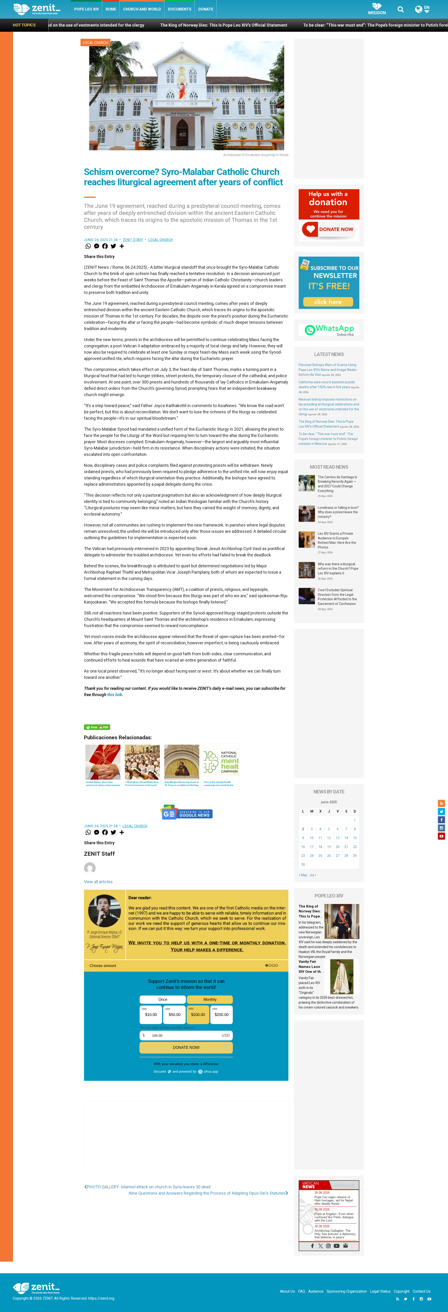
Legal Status (380, 1291)
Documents (179, 9)
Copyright (402, 1291)
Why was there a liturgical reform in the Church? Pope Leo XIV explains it (338, 568)
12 (329, 838)
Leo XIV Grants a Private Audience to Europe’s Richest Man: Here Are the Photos (337, 540)
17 (312, 847)
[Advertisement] (186, 1141)
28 (346, 856)
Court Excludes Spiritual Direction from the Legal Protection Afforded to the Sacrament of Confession (337, 597)
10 (312, 838)
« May (303, 875)
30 (303, 864)
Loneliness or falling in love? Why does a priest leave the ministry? (338, 512)
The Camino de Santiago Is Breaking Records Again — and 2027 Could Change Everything (337, 484)
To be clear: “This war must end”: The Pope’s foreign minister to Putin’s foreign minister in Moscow (309, 25)
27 (338, 856)
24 (312, 856)
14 (346, 838)
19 (329, 847)
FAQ (301, 1291)
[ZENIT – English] (42, 9)
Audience (315, 1291)
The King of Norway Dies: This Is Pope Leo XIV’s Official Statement (136, 25)
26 (329, 856)
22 (355, 847)
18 (320, 847)
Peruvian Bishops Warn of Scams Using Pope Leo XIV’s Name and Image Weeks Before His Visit (328, 370)
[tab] (314, 1185)
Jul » (312, 875)
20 (338, 847)
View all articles (98, 881)
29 (355, 856)
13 (338, 838)
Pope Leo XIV (86, 9)
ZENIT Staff (133, 240)
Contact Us (421, 1291)
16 (303, 847)
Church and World (142, 9)
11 (320, 838)
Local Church (95, 43)
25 (320, 856)
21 (346, 847)
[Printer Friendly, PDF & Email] (97, 727)
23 (303, 856)
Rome (111, 9)
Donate (205, 9)
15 (355, 838)
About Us (287, 1291)
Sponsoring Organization (347, 1291)
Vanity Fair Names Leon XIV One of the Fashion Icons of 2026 (311, 972)
